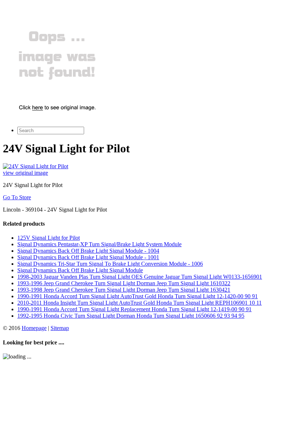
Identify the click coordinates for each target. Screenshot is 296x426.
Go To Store (17, 197)
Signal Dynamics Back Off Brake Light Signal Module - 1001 (88, 257)
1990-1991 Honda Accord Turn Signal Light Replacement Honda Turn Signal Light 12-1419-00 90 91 (134, 309)
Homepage (34, 328)
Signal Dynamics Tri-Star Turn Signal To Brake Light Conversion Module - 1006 (110, 264)
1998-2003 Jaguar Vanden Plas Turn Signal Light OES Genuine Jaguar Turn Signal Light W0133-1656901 (139, 277)
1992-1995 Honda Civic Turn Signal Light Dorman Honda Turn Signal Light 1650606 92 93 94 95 (130, 316)
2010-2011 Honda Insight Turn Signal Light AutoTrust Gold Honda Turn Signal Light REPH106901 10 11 (139, 303)
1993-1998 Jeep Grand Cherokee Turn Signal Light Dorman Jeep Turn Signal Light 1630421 (123, 290)
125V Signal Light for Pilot (48, 238)
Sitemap (60, 328)
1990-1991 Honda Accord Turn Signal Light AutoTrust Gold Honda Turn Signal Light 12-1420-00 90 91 (137, 296)
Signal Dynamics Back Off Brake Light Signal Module (80, 270)
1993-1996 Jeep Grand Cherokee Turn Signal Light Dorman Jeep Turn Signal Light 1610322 (123, 283)
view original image (25, 173)
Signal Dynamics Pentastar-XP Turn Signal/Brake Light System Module (99, 244)
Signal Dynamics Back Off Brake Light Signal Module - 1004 (88, 251)
